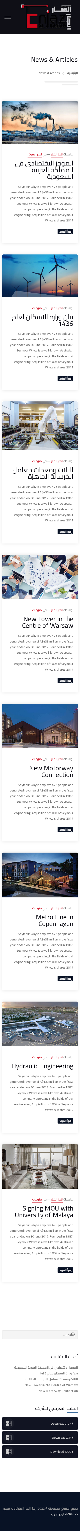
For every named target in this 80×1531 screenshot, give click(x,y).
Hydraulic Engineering (42, 1066)
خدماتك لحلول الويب (64, 1514)
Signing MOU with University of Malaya (44, 1211)
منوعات (37, 308)
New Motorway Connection (51, 771)
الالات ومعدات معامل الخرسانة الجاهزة (42, 473)
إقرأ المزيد (65, 231)
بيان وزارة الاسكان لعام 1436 (42, 320)
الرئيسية (72, 73)
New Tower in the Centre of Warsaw (47, 622)
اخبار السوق (35, 154)
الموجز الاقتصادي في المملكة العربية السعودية (44, 170)
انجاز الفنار (57, 154)
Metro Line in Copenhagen (54, 920)
